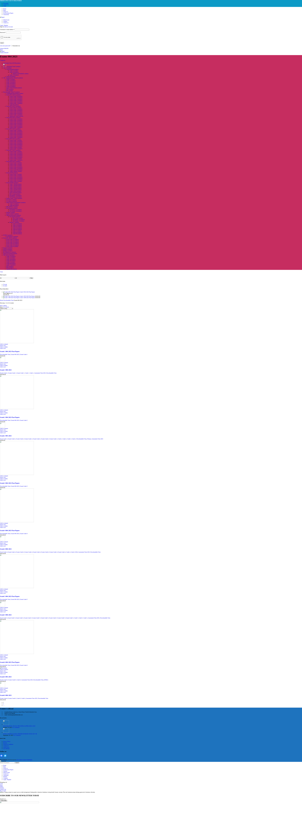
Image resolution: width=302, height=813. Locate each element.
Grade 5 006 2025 (6, 615)
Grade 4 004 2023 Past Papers (10, 530)
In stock (5, 285)
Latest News (6, 747)
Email (1, 799)
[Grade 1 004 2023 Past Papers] (17, 342)
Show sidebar (3, 305)
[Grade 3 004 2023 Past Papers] (17, 474)
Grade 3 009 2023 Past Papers (27, 297)
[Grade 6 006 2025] (2, 686)
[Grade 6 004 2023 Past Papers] (17, 653)
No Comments (15, 727)
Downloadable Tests (8, 300)
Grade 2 (60, 439)
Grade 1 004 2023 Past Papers (10, 351)
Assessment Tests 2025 (40, 373)
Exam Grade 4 (3, 552)
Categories (2, 60)
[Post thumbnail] (6, 724)
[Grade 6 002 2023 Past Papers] (11, 292)
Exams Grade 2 (24, 420)
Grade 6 (19, 680)
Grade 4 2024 (74, 552)
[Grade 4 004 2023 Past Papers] (17, 521)
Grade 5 (76, 618)
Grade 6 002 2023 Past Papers (27, 292)
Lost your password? (5, 45)
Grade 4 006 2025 (6, 549)
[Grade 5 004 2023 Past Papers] (17, 587)
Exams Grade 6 (24, 665)
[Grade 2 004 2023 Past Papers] (17, 408)
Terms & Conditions (8, 744)
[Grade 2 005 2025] (2, 427)
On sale (5, 284)
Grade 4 (68, 552)
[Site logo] (2, 17)
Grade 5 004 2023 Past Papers (10, 596)
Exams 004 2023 (15, 354)
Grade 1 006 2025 (6, 370)
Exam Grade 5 (3, 618)
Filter (31, 278)
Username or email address (7, 29)
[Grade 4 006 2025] (2, 540)
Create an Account (8, 26)
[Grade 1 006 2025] (2, 361)
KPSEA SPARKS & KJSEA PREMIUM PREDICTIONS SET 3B (20, 734)
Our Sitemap (6, 748)
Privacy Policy (6, 741)
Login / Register (7, 779)
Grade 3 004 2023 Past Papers (10, 483)
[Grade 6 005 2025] (3, 668)
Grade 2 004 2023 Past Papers (10, 417)
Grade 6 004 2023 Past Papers (10, 662)
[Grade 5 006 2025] (2, 606)
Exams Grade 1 (24, 354)
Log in (2, 42)
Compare (5, 778)
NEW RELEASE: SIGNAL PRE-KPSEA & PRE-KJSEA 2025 (19, 726)
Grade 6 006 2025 (6, 695)
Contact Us (6, 745)
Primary (89, 439)
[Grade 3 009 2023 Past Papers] (11, 297)
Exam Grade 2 (3, 439)
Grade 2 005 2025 (6, 436)
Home (1, 300)
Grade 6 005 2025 (6, 677)
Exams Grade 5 (24, 599)
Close (1, 271)
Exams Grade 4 (24, 533)
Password (3, 32)
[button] (3, 348)
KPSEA (46, 680)
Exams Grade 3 (24, 486)
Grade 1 (27, 373)
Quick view (3, 345)
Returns (5, 743)
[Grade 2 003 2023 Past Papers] (11, 296)
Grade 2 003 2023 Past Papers (27, 296)
